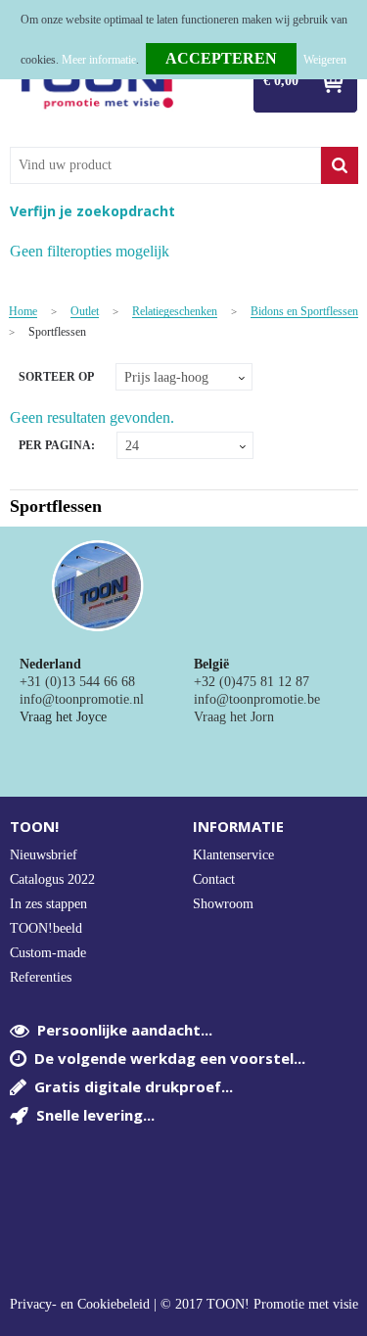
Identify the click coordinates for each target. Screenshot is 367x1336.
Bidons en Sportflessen (304, 311)
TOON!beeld (46, 928)
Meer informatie (99, 60)
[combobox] (165, 165)
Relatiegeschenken (174, 311)
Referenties (40, 977)
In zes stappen (48, 904)
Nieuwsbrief (43, 855)
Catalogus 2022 (52, 879)
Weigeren (324, 60)
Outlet (84, 311)
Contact (214, 879)
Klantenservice (233, 855)
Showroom (223, 904)
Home (23, 311)
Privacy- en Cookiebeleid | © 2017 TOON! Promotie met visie (184, 1305)
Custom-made (48, 952)
